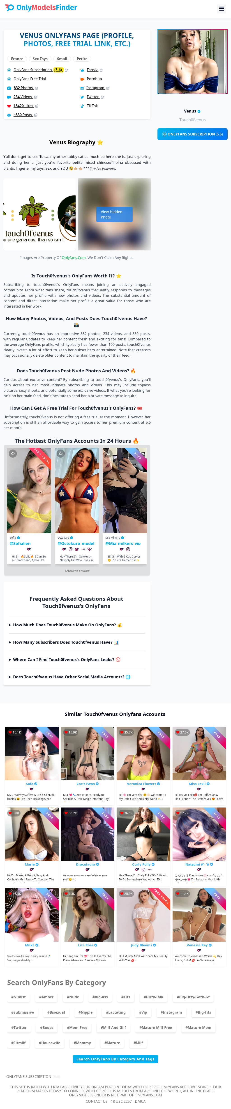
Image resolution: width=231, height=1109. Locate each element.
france (17, 58)
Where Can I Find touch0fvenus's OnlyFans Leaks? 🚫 (66, 659)
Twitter (93, 96)
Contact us (97, 1101)
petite (82, 58)
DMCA (140, 1101)
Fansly (92, 69)
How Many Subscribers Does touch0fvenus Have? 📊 (66, 642)
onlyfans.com (74, 257)
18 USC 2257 (121, 1101)
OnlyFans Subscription (38, 69)
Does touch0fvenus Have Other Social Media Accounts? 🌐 (72, 676)
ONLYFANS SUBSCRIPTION (195, 134)
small (62, 58)
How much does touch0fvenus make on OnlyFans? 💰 (67, 625)
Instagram (95, 87)
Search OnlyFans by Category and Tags (115, 1059)
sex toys (40, 58)
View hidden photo (111, 214)
